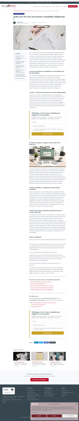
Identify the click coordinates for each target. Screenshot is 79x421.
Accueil (14, 10)
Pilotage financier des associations (30, 10)
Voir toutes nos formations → (39, 379)
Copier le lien (52, 342)
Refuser (54, 415)
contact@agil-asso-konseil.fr (40, 2)
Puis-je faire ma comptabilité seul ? (38, 283)
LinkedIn (36, 342)
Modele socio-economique (33, 394)
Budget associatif (31, 392)
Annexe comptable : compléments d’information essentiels (20, 71)
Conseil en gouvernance (49, 394)
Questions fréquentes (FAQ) (33, 399)
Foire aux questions (20, 78)
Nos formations (37, 6)
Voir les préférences (69, 415)
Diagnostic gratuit (72, 6)
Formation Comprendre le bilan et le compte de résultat (44, 302)
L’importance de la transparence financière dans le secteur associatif (20, 75)
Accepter (39, 415)
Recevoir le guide (47, 134)
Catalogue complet (31, 397)
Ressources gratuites (48, 395)
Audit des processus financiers (38, 304)
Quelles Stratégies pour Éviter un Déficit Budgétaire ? (42, 289)
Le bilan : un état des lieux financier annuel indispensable (19, 62)
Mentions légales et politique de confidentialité (49, 418)
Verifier (3, 402)
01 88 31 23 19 (30, 2)
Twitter (41, 342)
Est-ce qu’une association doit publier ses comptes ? (42, 285)
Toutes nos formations (37, 306)
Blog (53, 6)
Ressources (58, 6)
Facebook (46, 342)
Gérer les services (35, 412)
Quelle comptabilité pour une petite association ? (41, 281)
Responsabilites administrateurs (34, 395)
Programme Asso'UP (48, 390)
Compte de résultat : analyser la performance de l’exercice (20, 66)
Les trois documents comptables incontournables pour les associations (20, 57)
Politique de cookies (37, 418)
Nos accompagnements (46, 6)
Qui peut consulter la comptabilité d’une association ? (42, 287)
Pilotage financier (30, 390)
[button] (76, 404)
